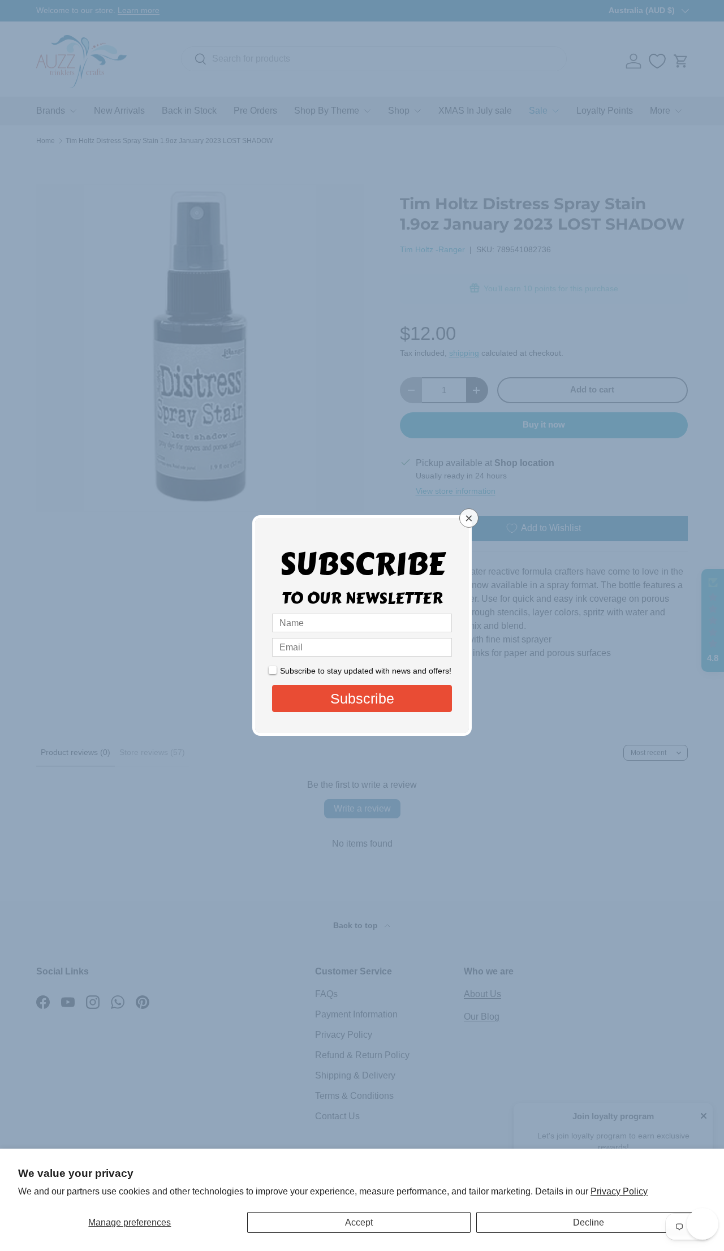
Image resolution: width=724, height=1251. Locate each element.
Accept (359, 1222)
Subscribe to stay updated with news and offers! (365, 670)
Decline (588, 1222)
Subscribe (362, 698)
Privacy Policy (619, 1191)
